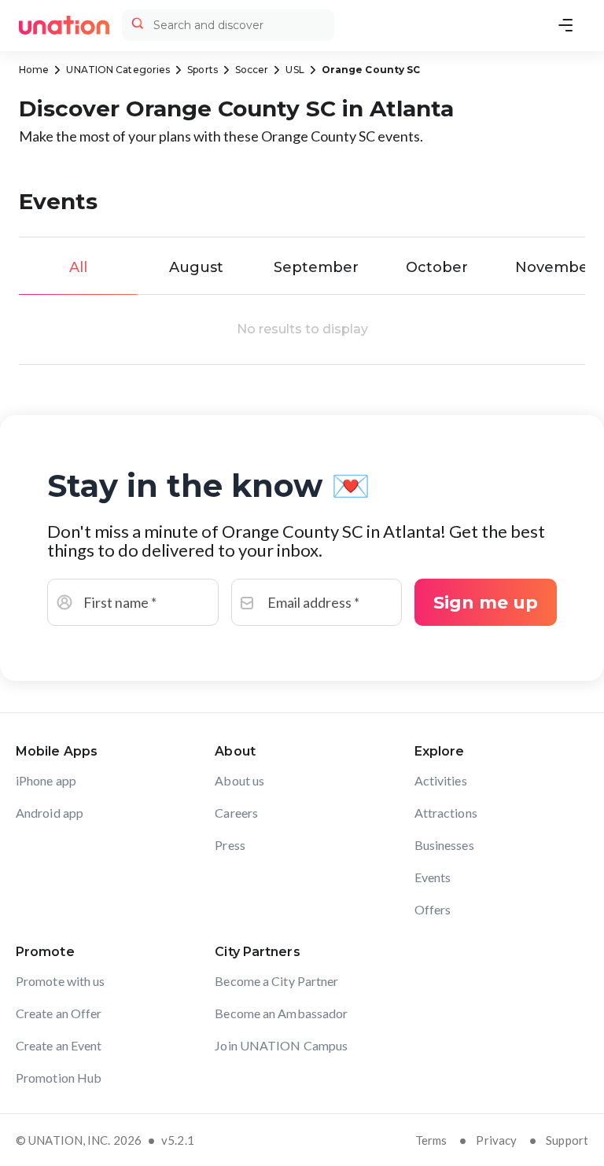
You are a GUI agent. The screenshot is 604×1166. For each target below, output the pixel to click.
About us (239, 780)
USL (294, 69)
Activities (440, 780)
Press (230, 844)
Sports (202, 69)
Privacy (496, 1140)
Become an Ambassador (281, 1013)
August (196, 267)
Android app (49, 812)
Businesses (444, 844)
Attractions (445, 812)
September (316, 267)
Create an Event (59, 1045)
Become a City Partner (276, 980)
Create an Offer (59, 1013)
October (437, 267)
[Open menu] (565, 25)
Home (34, 69)
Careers (236, 812)
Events (432, 877)
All (78, 267)
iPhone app (46, 780)
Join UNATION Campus (281, 1045)
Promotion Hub (58, 1077)
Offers (432, 909)
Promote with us (60, 980)
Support (567, 1140)
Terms (431, 1140)
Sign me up (485, 602)
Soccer (252, 69)
